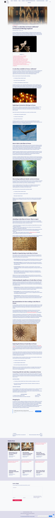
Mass (17, 25)
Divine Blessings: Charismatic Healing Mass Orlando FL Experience (27, 453)
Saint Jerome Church (16, 30)
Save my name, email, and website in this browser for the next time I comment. (37, 497)
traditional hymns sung (33, 232)
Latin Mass (14, 25)
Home (12, 0)
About (47, 0)
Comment (15, 487)
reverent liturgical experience (31, 312)
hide (23, 54)
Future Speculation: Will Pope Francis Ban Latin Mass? (27, 471)
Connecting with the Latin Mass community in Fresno (21, 64)
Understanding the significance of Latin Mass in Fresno (21, 61)
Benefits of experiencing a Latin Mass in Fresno (20, 60)
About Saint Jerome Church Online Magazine (27, 513)
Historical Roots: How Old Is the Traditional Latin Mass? (13, 453)
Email (24, 497)
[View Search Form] (50, 1)
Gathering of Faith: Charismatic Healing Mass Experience (14, 471)
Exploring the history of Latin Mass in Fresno (20, 63)
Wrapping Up (15, 65)
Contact (29, 2)
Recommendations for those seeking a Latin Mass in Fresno (22, 62)
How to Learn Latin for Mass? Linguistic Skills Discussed (40, 471)
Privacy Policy (32, 516)
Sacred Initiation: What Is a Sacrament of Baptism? (19, 434)
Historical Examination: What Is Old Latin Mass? (35, 434)
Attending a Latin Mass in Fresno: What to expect (20, 59)
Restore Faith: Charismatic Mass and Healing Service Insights (40, 453)
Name (14, 497)
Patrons (23, 0)
